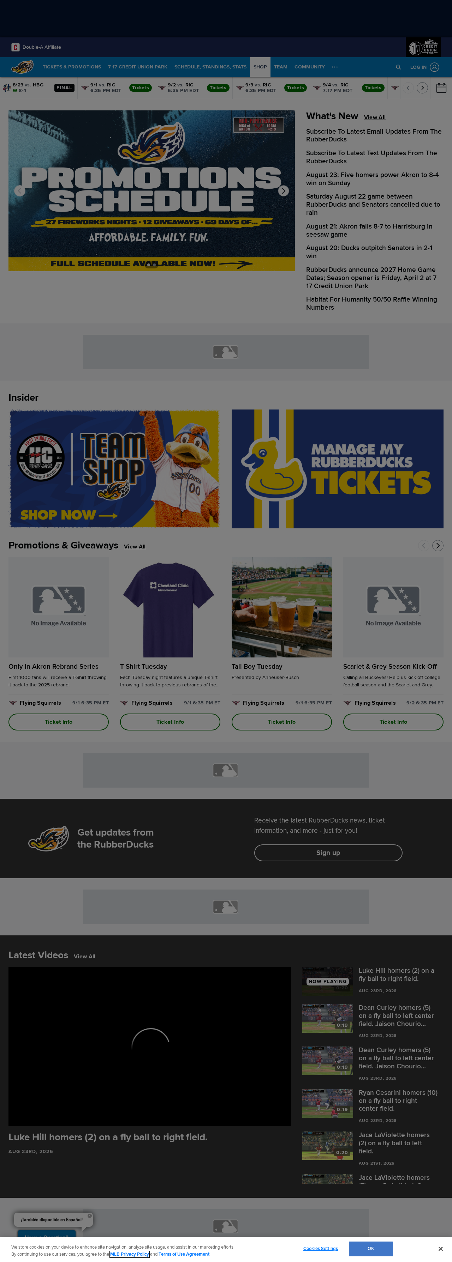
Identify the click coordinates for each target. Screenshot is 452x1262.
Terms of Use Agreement (184, 1254)
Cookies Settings (320, 1248)
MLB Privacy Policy (129, 1254)
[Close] (440, 1248)
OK (371, 1248)
